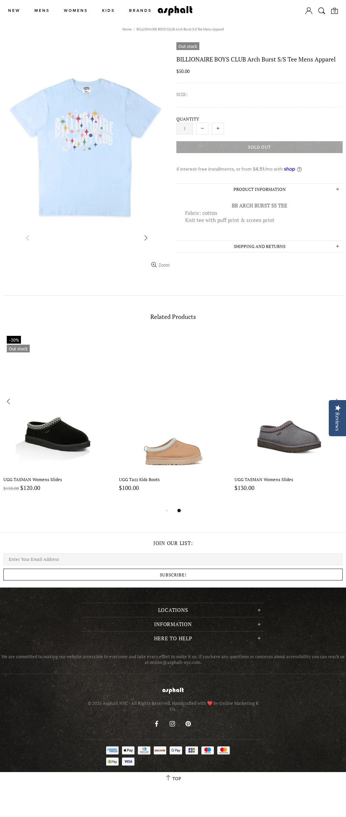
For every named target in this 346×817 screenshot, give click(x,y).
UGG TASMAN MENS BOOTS (262, 479)
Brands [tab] (140, 10)
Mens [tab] (42, 10)
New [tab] (14, 10)
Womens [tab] (76, 10)
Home (126, 29)
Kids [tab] (108, 10)
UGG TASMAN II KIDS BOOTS (148, 479)
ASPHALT (173, 690)
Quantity (187, 119)
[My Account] (308, 10)
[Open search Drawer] (321, 10)
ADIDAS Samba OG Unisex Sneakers (39, 479)
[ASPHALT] (175, 11)
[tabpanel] (58, 419)
